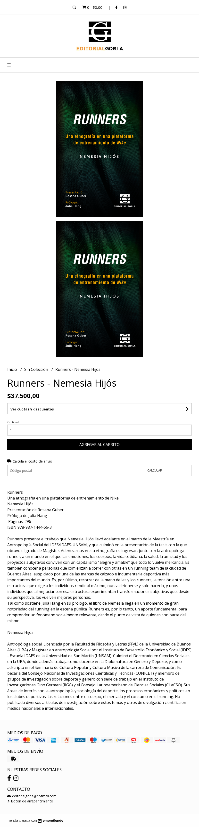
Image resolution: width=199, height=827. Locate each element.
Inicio (12, 369)
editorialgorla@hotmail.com (34, 796)
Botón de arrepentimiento (31, 801)
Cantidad (13, 422)
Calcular (154, 470)
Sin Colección (36, 369)
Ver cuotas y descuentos (32, 409)
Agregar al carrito (99, 444)
